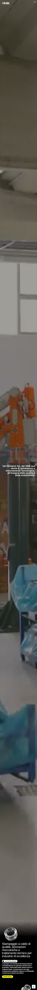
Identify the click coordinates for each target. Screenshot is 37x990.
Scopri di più (7, 976)
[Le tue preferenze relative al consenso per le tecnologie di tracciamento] (33, 986)
